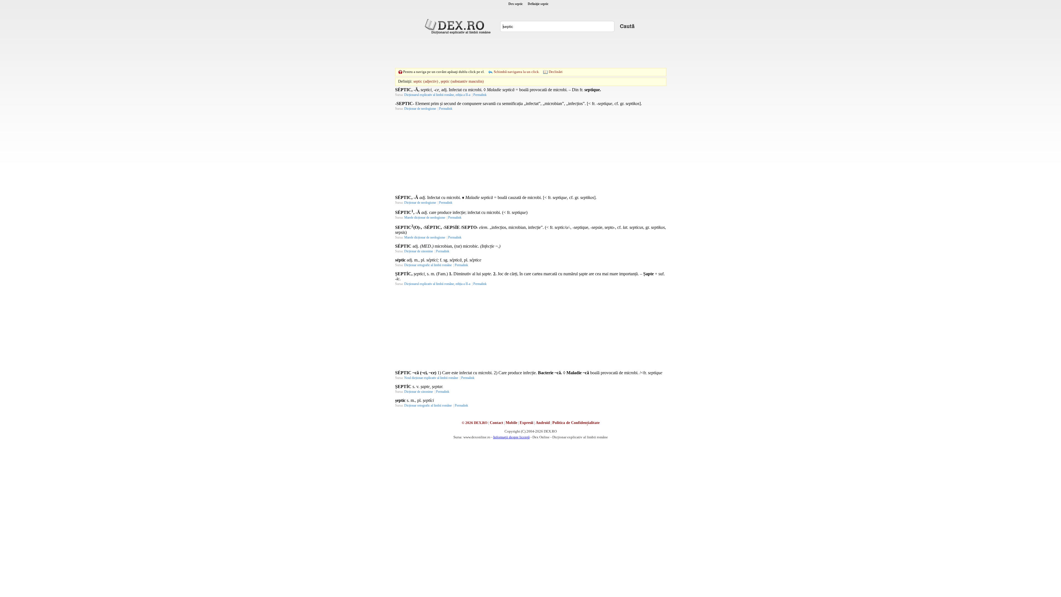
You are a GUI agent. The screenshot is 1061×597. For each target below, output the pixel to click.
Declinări (556, 72)
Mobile (511, 423)
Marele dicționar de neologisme (424, 217)
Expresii (526, 423)
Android (543, 423)
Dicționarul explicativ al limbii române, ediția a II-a (437, 95)
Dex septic (515, 4)
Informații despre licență (511, 437)
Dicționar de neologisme (420, 109)
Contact (496, 423)
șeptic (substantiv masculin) (462, 81)
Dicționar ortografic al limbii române (428, 265)
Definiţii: (405, 81)
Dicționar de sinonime (418, 251)
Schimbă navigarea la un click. (517, 72)
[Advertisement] (530, 51)
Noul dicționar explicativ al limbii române (431, 378)
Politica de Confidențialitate (576, 423)
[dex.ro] (459, 26)
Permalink (480, 95)
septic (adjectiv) (425, 81)
